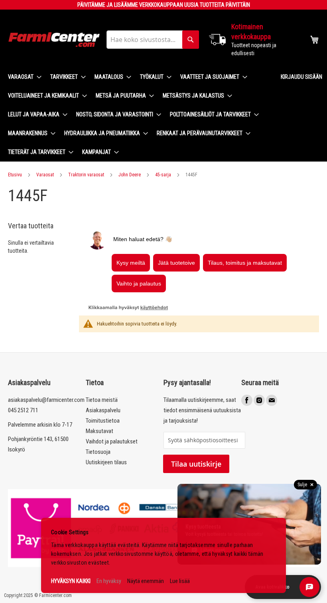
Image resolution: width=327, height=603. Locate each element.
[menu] (138, 115)
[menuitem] (22, 77)
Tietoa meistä (102, 399)
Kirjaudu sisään (301, 77)
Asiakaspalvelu (103, 410)
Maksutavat (99, 431)
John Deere (129, 175)
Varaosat (45, 175)
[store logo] (54, 39)
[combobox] (152, 39)
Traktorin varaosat (86, 175)
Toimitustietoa (103, 420)
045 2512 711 (23, 410)
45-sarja (163, 175)
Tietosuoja (98, 451)
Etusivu (15, 175)
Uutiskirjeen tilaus (106, 462)
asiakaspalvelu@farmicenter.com (46, 399)
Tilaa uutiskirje (196, 464)
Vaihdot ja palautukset (112, 441)
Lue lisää (180, 581)
